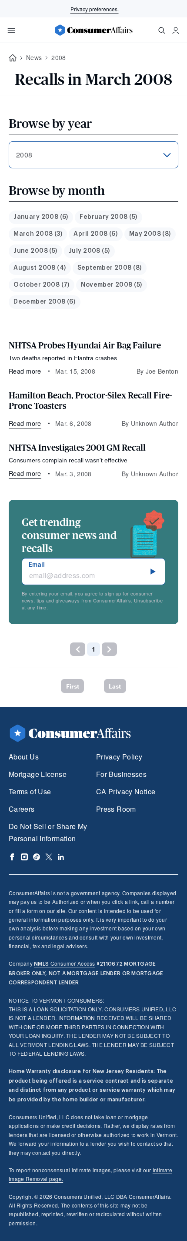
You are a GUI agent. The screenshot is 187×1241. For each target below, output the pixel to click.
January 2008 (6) (40, 217)
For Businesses (121, 774)
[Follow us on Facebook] (12, 856)
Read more (25, 370)
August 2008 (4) (39, 268)
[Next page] (109, 649)
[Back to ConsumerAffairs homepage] (13, 58)
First (72, 686)
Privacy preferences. (94, 9)
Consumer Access (64, 963)
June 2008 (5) (35, 251)
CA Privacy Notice (125, 791)
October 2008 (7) (41, 285)
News (34, 57)
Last (115, 686)
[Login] (176, 30)
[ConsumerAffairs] (93, 30)
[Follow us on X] (48, 856)
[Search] (162, 30)
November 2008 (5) (111, 285)
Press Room (116, 809)
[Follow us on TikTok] (36, 856)
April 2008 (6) (95, 234)
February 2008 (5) (108, 217)
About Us (24, 757)
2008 (58, 57)
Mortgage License (38, 774)
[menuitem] (41, 217)
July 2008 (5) (89, 251)
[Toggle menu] (11, 30)
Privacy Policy (119, 757)
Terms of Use (30, 791)
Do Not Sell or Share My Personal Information (48, 832)
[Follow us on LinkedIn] (60, 856)
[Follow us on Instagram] (24, 856)
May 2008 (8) (150, 234)
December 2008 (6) (44, 302)
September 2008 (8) (109, 268)
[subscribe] (153, 571)
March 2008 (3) (37, 234)
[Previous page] (77, 649)
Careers (22, 809)
